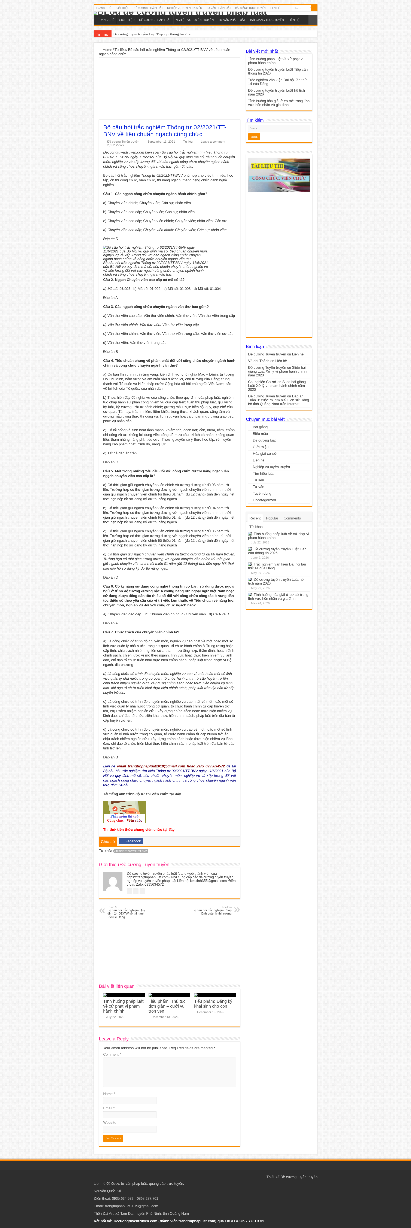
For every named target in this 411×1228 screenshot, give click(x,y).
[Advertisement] (169, 90)
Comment (112, 1054)
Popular (272, 518)
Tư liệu (120, 50)
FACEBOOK (234, 1221)
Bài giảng (260, 427)
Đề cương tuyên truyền (298, 1177)
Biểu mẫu (260, 434)
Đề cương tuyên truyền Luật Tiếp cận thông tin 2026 (278, 71)
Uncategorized (264, 500)
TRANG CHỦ (103, 8)
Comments (292, 518)
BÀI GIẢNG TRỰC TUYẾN (250, 8)
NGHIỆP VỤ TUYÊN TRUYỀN (184, 8)
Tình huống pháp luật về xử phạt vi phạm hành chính (123, 1006)
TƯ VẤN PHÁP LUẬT (218, 8)
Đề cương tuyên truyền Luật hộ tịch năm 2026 (276, 92)
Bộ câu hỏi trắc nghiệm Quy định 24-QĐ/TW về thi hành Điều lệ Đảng (126, 912)
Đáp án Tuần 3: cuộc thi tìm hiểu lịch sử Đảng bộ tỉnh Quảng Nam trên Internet (278, 400)
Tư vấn (258, 487)
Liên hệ (298, 354)
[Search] (314, 8)
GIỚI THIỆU (122, 8)
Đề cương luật (264, 440)
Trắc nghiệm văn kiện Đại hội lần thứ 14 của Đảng (151, 34)
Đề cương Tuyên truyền (123, 141)
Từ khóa (256, 527)
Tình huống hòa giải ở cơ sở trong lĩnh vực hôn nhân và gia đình (279, 103)
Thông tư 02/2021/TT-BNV (131, 851)
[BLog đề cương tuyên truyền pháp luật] (205, 13)
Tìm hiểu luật (263, 474)
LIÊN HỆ (275, 8)
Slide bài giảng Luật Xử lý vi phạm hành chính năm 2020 (277, 371)
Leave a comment (213, 141)
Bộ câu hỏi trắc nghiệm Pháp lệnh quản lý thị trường (212, 910)
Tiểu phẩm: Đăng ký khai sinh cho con (213, 1004)
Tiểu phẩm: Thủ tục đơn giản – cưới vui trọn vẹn (167, 1006)
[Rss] (288, 8)
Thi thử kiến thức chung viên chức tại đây (138, 830)
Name (109, 1094)
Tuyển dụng (262, 493)
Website (109, 1123)
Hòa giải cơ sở (265, 454)
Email (109, 1108)
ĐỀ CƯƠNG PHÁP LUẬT (148, 8)
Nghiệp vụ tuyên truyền (271, 467)
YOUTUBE (257, 1221)
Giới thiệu (260, 447)
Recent (255, 518)
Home (107, 50)
